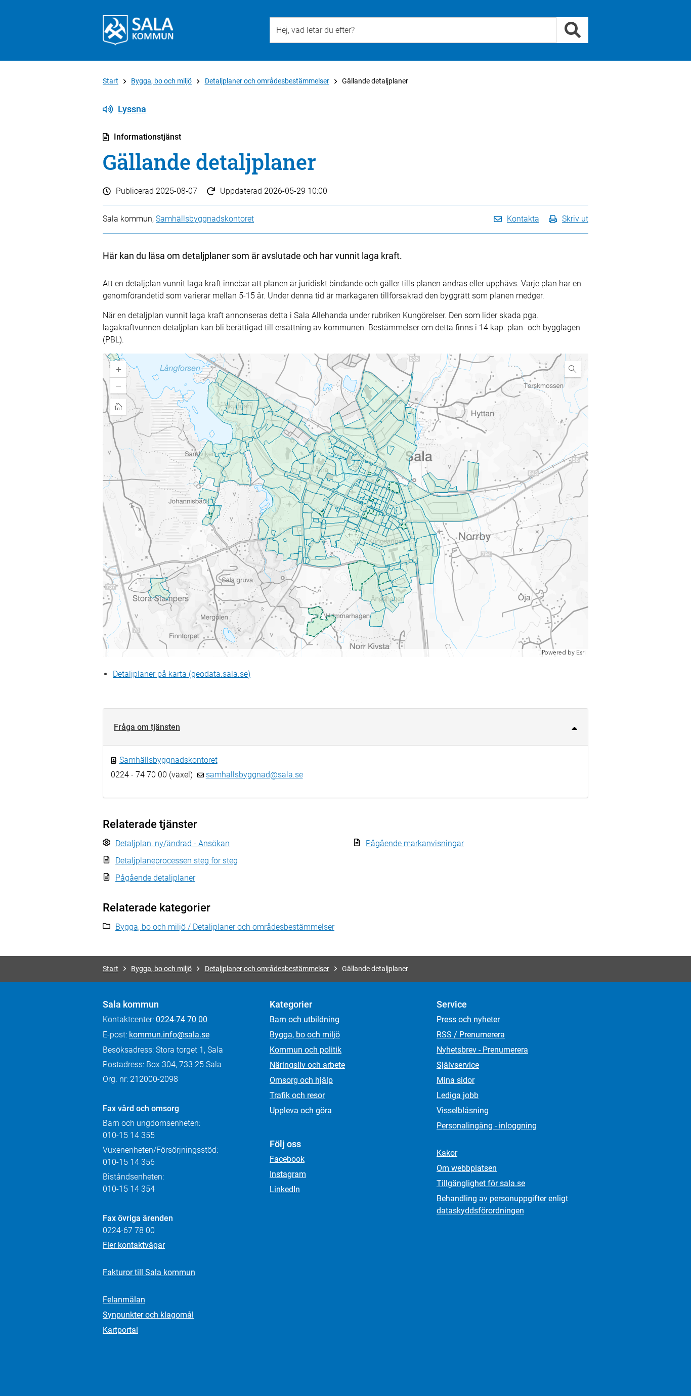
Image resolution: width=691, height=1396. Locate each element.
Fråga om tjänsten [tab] (147, 727)
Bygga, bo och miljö (161, 81)
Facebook (287, 1159)
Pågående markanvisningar (415, 843)
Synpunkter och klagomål (148, 1315)
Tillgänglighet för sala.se (481, 1183)
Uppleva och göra (301, 1110)
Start (110, 81)
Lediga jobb (458, 1095)
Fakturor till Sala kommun (149, 1272)
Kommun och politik (305, 1050)
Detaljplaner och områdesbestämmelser (267, 81)
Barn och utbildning (304, 1019)
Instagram (288, 1174)
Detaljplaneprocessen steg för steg (176, 860)
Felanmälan (124, 1299)
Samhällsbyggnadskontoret (205, 219)
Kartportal (120, 1330)
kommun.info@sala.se (169, 1034)
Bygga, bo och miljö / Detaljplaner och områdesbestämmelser (224, 927)
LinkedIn (285, 1189)
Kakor (447, 1153)
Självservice (458, 1065)
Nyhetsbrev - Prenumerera (482, 1050)
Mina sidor (455, 1080)
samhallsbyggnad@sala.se (254, 774)
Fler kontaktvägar (134, 1245)
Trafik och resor (297, 1095)
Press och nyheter (468, 1019)
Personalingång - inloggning (487, 1125)
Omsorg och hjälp (301, 1080)
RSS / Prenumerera (471, 1034)
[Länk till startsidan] (138, 30)
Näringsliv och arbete (307, 1065)
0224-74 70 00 (181, 1019)
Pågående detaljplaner (155, 878)
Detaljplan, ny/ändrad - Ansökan (172, 843)
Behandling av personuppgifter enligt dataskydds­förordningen (502, 1204)
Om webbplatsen (467, 1168)
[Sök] (572, 30)
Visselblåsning (463, 1110)
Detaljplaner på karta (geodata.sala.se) (181, 674)
